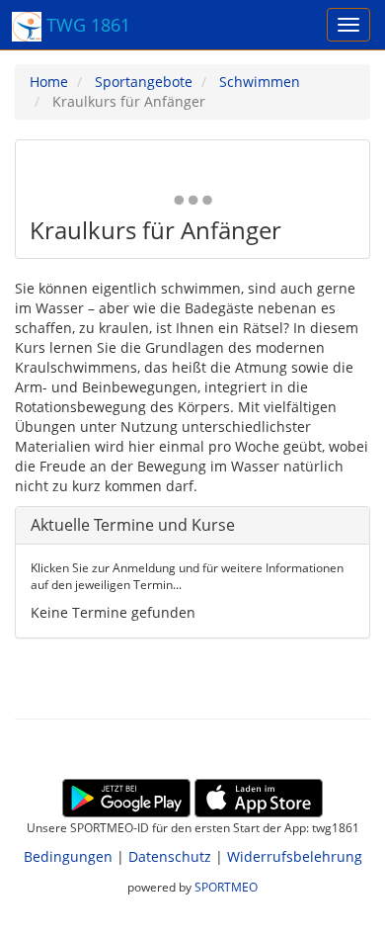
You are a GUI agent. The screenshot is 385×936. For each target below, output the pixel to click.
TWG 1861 (85, 25)
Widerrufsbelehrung (294, 856)
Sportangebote (143, 81)
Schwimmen (259, 81)
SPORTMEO (226, 886)
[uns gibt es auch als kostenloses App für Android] (126, 796)
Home (49, 81)
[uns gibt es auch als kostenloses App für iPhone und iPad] (258, 796)
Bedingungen (68, 856)
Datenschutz (169, 856)
